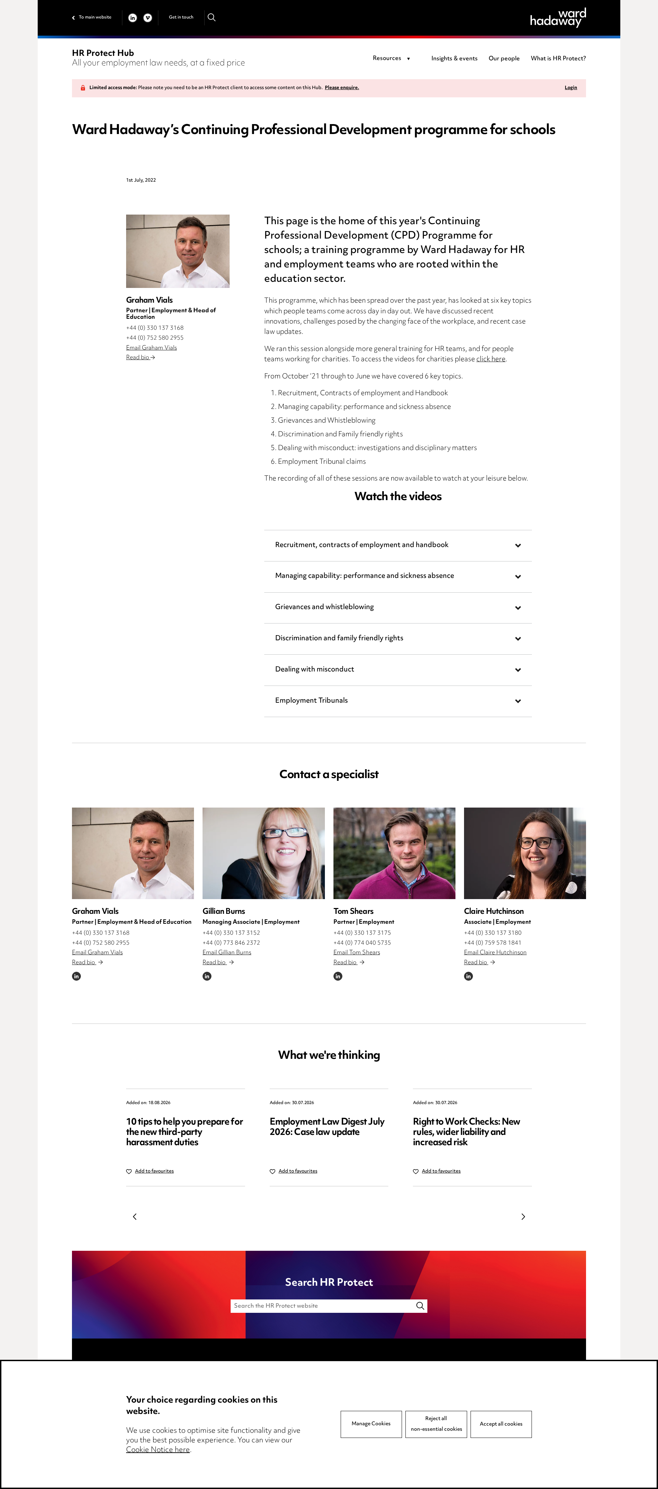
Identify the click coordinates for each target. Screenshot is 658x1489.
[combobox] (392, 59)
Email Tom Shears (356, 953)
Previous (134, 1216)
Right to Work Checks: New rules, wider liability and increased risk (466, 1132)
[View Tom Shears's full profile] (394, 853)
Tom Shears (353, 912)
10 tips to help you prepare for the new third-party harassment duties (184, 1132)
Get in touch (181, 17)
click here (490, 360)
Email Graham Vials (151, 348)
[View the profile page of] (178, 251)
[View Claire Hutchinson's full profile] (525, 853)
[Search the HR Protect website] (420, 1306)
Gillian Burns (224, 912)
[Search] (212, 17)
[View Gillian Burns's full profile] (264, 853)
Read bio (138, 358)
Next (523, 1216)
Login (571, 88)
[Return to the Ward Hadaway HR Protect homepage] (558, 18)
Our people (504, 59)
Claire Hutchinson (494, 912)
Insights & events (454, 59)
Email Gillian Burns (227, 953)
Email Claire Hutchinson (495, 953)
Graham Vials (95, 912)
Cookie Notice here (158, 1450)
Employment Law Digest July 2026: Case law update (327, 1127)
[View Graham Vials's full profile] (133, 853)
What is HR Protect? (558, 59)
